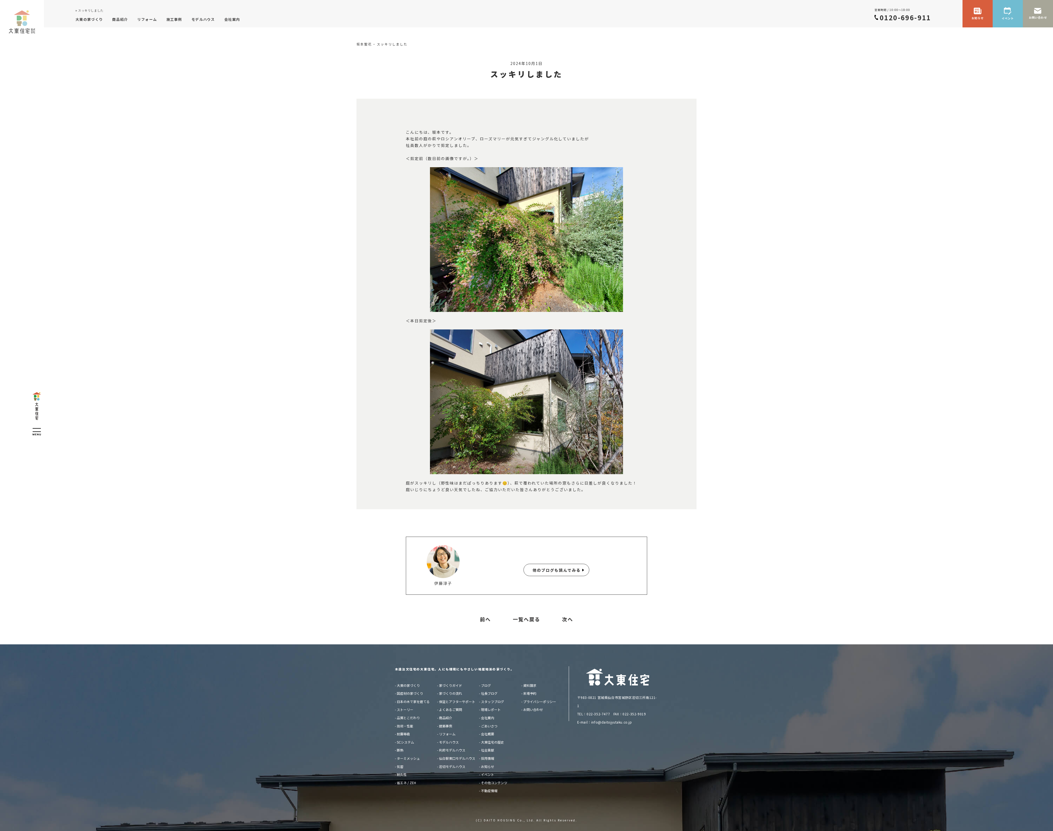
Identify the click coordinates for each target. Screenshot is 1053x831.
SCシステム (405, 742)
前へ (485, 619)
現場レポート (491, 709)
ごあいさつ (489, 726)
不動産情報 (489, 790)
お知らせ (487, 766)
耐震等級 (403, 734)
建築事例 (445, 726)
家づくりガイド (450, 685)
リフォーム (447, 734)
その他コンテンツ (494, 782)
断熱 (400, 750)
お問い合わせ (533, 709)
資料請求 (529, 685)
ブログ (486, 685)
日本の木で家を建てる (413, 701)
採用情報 (487, 758)
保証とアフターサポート (457, 701)
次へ (567, 619)
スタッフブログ (492, 701)
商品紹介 (445, 717)
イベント (487, 774)
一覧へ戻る (526, 619)
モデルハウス (449, 742)
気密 (400, 766)
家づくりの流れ (450, 693)
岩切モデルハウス (452, 766)
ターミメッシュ (408, 758)
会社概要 (487, 734)
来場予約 (529, 693)
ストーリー (405, 709)
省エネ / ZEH (406, 782)
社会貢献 (487, 750)
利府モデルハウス (452, 750)
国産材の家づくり (410, 693)
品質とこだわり (408, 717)
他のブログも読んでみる (557, 570)
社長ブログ (489, 693)
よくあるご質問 (450, 709)
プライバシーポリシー (539, 701)
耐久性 (402, 774)
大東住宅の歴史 (492, 742)
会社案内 (487, 717)
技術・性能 (405, 726)
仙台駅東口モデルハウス (457, 758)
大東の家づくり (408, 685)
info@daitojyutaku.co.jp (611, 722)
